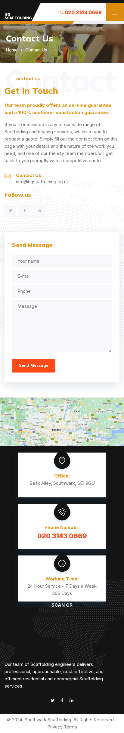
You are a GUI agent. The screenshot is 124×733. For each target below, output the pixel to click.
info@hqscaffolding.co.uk (42, 181)
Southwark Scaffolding (48, 719)
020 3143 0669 (83, 12)
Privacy (55, 727)
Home (12, 49)
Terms (70, 727)
